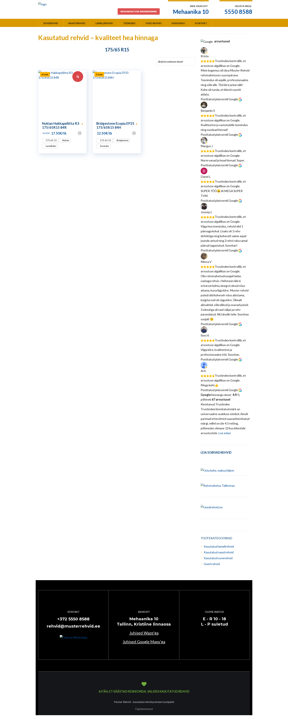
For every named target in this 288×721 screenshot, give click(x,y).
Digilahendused (144, 708)
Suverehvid (50, 23)
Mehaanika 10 (191, 11)
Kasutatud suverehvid (218, 558)
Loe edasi (224, 433)
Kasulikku (178, 23)
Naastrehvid (76, 23)
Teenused (129, 23)
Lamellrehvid (104, 23)
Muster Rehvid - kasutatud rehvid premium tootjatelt (144, 701)
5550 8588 (238, 11)
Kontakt (201, 23)
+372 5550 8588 (73, 619)
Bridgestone (122, 140)
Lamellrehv (50, 146)
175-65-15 (51, 140)
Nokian (65, 140)
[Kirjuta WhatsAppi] (73, 637)
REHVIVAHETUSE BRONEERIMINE (138, 11)
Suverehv (104, 146)
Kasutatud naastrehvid (219, 552)
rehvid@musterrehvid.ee (73, 626)
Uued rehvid (154, 23)
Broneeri (85, 133)
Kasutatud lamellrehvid (219, 546)
